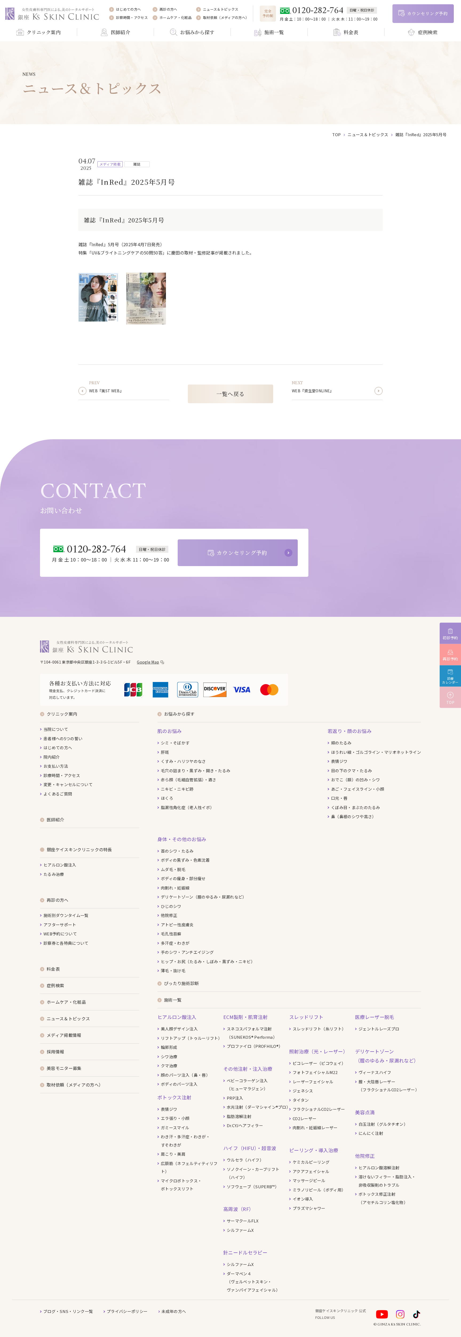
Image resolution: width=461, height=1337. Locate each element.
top (336, 134)
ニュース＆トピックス (368, 134)
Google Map (148, 662)
